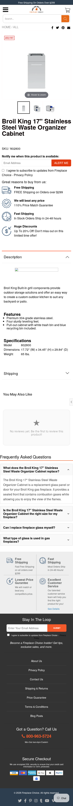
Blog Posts (36, 716)
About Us (36, 661)
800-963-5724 (38, 736)
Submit (56, 628)
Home (6, 27)
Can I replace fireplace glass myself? (29, 527)
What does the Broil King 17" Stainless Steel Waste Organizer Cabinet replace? (31, 469)
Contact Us (36, 679)
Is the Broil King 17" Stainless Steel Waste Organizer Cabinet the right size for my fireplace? (33, 513)
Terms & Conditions (36, 707)
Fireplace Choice (30, 792)
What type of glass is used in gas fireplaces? (26, 540)
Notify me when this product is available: (30, 156)
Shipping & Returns (36, 688)
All (16, 27)
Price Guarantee (36, 697)
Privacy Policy (23, 175)
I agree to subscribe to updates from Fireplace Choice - (38, 636)
